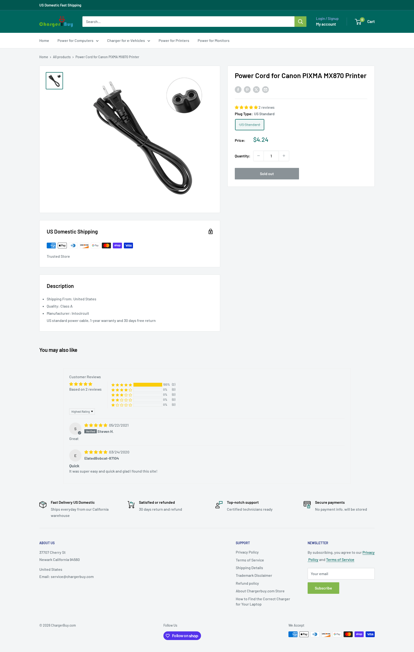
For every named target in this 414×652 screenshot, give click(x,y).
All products (62, 57)
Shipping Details (249, 567)
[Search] (300, 21)
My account (326, 24)
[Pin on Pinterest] (247, 89)
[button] (247, 107)
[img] (96, 425)
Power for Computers (75, 40)
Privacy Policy (247, 552)
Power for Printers (174, 40)
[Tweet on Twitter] (256, 89)
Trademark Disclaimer (254, 575)
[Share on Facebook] (238, 89)
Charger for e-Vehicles (126, 40)
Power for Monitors (214, 40)
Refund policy (247, 583)
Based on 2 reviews (85, 389)
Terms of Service (250, 560)
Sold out (267, 173)
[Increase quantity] (284, 156)
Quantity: (242, 156)
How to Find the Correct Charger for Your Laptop (263, 601)
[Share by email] (265, 89)
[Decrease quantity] (258, 156)
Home (44, 40)
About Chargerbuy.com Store (260, 591)
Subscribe (323, 588)
